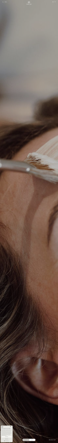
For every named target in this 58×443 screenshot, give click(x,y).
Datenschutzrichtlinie (4, 435)
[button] (7, 440)
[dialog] (7, 434)
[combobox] (10, 426)
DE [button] (55, 1)
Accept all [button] (6, 436)
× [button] (11, 426)
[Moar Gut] (29, 3)
